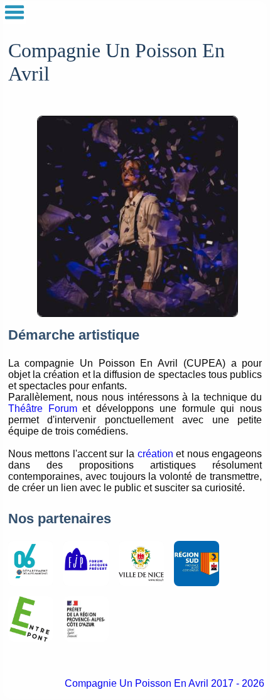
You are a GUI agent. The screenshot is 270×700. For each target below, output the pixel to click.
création (155, 453)
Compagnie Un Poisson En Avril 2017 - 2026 (164, 683)
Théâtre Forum (42, 408)
